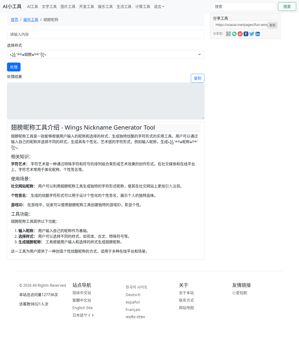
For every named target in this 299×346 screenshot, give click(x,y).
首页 (14, 19)
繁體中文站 (81, 300)
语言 (157, 6)
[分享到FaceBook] (246, 33)
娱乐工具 (105, 6)
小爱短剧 (239, 292)
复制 (197, 78)
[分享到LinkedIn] (257, 33)
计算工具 (142, 6)
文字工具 (49, 6)
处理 (14, 67)
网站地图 (186, 307)
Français (133, 309)
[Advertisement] (245, 68)
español (133, 302)
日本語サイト (83, 315)
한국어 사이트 (137, 287)
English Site (82, 307)
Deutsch (133, 294)
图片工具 (68, 6)
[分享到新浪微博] (240, 33)
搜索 (287, 6)
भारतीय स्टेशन (135, 317)
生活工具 (124, 6)
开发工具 (86, 6)
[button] (228, 33)
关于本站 (186, 292)
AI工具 (32, 6)
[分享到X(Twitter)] (251, 33)
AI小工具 (12, 6)
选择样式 (14, 45)
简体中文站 (81, 292)
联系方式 (186, 300)
